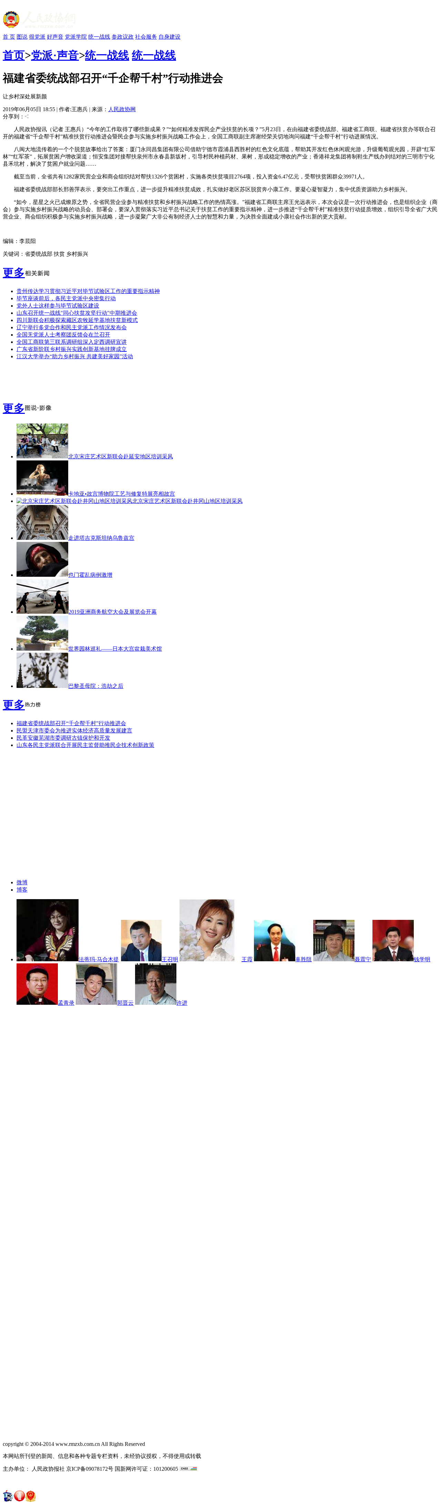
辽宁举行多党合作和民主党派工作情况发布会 (72, 327)
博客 (22, 890)
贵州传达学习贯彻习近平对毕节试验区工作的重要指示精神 (88, 291)
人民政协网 (122, 109)
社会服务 (146, 37)
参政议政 (123, 37)
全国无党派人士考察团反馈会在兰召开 (63, 335)
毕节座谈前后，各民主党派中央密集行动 (66, 298)
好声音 (55, 37)
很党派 (37, 37)
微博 (22, 882)
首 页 (9, 37)
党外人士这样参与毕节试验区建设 (58, 306)
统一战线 (99, 37)
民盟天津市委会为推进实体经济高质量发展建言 (74, 730)
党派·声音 (55, 55)
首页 (14, 55)
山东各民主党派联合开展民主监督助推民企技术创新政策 (85, 745)
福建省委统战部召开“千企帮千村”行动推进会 (71, 723)
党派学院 (76, 37)
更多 (14, 272)
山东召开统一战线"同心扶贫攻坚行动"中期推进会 (77, 313)
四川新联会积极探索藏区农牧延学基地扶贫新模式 (77, 320)
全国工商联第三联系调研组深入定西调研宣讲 (72, 342)
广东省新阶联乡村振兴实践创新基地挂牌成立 (72, 349)
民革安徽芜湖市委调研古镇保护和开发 (63, 738)
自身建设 (169, 37)
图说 (22, 37)
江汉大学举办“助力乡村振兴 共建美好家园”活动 (75, 356)
